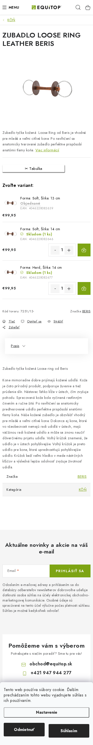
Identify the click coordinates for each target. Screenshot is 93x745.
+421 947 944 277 (51, 673)
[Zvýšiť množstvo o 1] (68, 250)
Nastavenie (46, 712)
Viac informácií (47, 150)
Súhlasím (69, 731)
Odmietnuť (24, 729)
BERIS (86, 311)
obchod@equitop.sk (51, 664)
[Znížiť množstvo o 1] (55, 250)
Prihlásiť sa (70, 570)
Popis (15, 345)
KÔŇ (83, 489)
